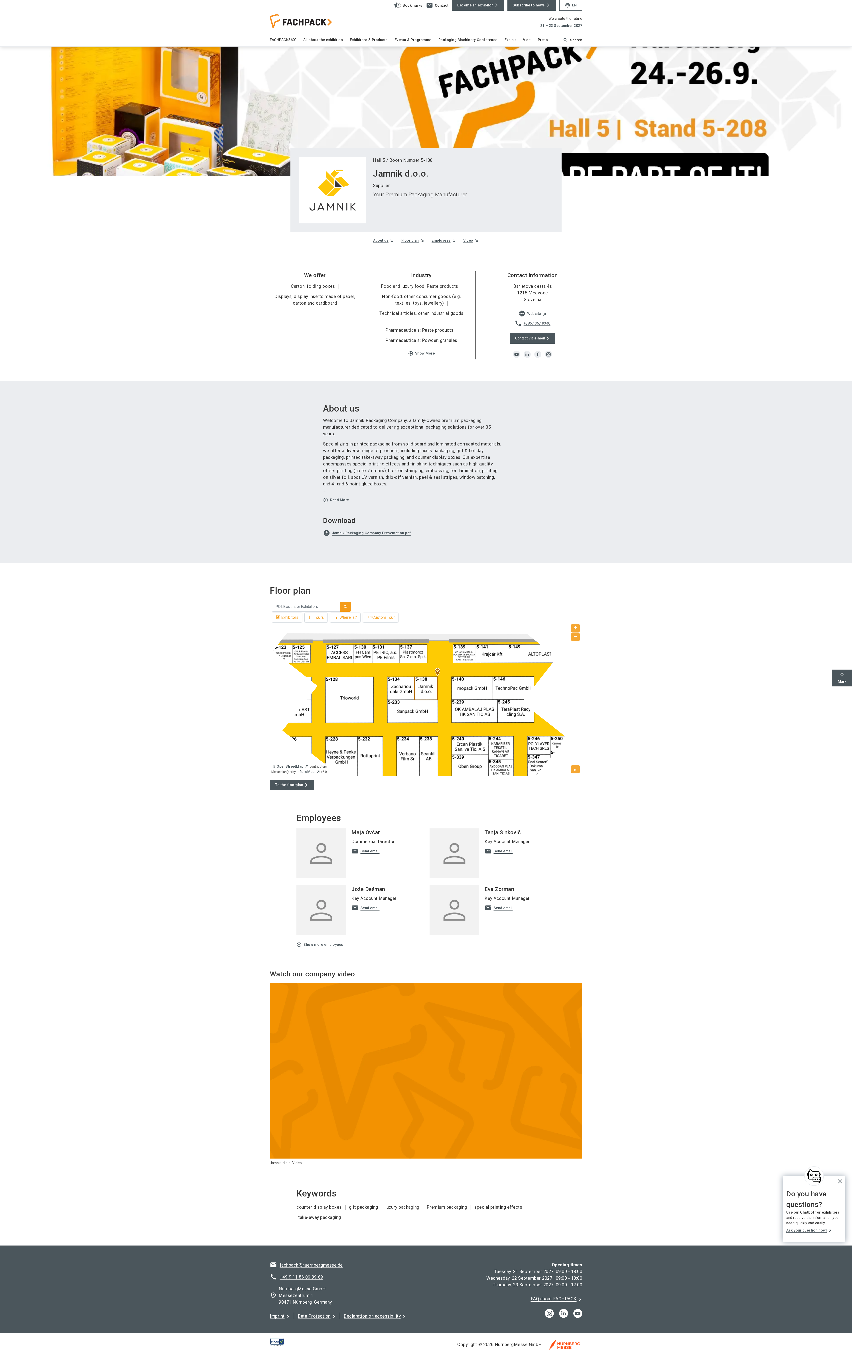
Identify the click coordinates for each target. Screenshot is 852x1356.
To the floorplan (289, 785)
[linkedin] (527, 354)
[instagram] (548, 354)
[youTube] (577, 1313)
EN (571, 5)
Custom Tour (383, 617)
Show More (421, 353)
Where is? (348, 617)
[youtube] (516, 354)
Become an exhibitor (475, 5)
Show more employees (319, 944)
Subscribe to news (529, 5)
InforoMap (305, 772)
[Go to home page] (306, 17)
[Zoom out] (575, 637)
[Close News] (814, 1176)
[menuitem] (286, 40)
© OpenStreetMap (288, 766)
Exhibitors (289, 617)
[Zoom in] (575, 628)
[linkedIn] (563, 1313)
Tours (319, 617)
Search (572, 40)
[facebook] (537, 354)
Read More (336, 500)
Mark (842, 678)
